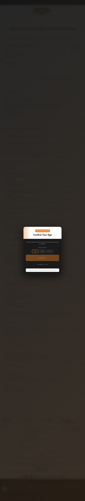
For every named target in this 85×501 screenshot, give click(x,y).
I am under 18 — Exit (42, 264)
